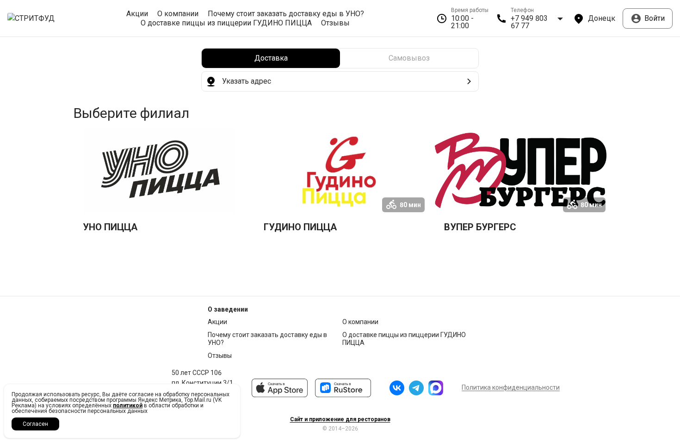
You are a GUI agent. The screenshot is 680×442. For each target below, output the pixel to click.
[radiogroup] (340, 58)
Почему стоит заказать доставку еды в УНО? (286, 14)
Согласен (35, 424)
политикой (127, 405)
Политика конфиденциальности (511, 387)
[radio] (271, 58)
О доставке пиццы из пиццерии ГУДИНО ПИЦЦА (226, 23)
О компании (177, 14)
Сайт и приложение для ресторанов (340, 419)
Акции (137, 14)
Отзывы (335, 23)
